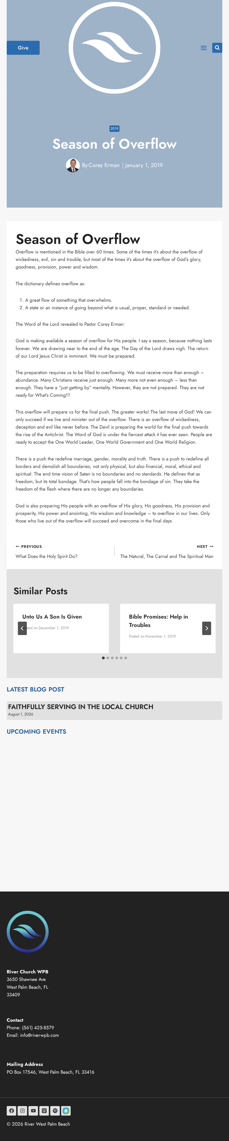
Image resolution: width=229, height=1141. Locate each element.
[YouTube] (33, 1111)
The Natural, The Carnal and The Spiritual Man (166, 552)
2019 (114, 128)
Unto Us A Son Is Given (52, 617)
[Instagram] (22, 1111)
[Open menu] (203, 48)
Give (23, 47)
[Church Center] (66, 1111)
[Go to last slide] (22, 628)
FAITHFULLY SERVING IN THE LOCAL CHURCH (80, 707)
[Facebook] (11, 1111)
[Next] (206, 628)
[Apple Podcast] (44, 1111)
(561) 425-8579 (38, 1027)
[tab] (103, 658)
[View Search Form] (217, 48)
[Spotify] (55, 1111)
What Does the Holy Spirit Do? (46, 552)
